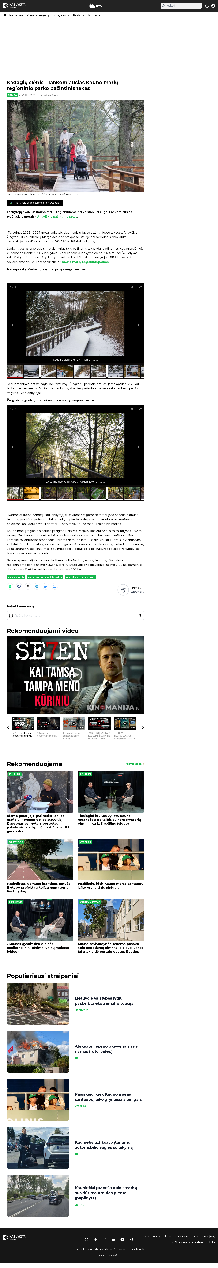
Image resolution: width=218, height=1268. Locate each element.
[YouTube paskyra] (122, 1239)
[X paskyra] (87, 1239)
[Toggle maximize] (140, 287)
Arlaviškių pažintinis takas (57, 216)
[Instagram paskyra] (104, 1239)
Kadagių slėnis (16, 577)
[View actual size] (132, 287)
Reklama (78, 15)
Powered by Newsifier (109, 1255)
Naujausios (16, 15)
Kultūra (15, 774)
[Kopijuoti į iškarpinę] (46, 586)
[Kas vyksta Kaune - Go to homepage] (17, 1238)
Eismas (79, 1204)
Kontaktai (94, 15)
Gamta (12, 95)
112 (76, 1058)
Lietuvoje (15, 902)
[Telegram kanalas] (131, 1239)
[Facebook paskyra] (96, 1239)
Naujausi (182, 1236)
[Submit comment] (139, 615)
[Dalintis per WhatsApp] (10, 586)
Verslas (85, 842)
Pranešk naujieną (38, 15)
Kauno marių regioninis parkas (85, 262)
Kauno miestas (90, 902)
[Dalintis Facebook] (19, 586)
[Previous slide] (13, 325)
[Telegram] (37, 586)
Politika (85, 774)
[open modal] (213, 6)
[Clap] (123, 590)
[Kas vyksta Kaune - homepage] (17, 6)
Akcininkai (180, 1242)
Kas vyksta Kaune (49, 95)
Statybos (16, 842)
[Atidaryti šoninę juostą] (5, 15)
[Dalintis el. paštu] (55, 586)
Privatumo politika (203, 1242)
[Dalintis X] (28, 586)
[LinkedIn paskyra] (113, 1239)
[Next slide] (137, 325)
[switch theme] (207, 6)
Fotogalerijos (61, 15)
